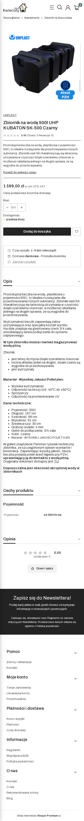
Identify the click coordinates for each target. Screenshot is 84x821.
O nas (10, 787)
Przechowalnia (16, 699)
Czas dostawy (16, 730)
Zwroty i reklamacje (19, 662)
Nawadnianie (31, 17)
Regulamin (53, 618)
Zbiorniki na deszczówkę (58, 17)
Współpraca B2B (18, 755)
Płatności (13, 724)
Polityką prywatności (47, 626)
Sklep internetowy (37, 815)
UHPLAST (10, 115)
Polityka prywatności (20, 761)
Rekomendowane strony (23, 792)
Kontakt (12, 667)
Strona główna (11, 17)
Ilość (6, 200)
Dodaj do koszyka (37, 231)
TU (56, 461)
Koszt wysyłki (15, 718)
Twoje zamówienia (19, 687)
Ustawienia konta (18, 693)
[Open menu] (52, 8)
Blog (10, 798)
